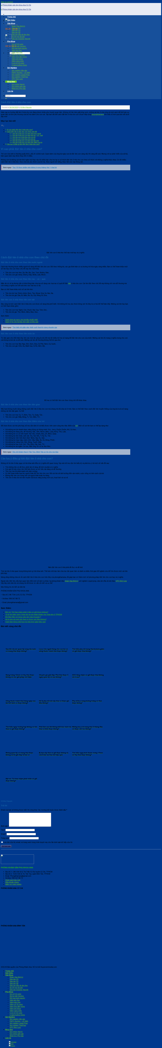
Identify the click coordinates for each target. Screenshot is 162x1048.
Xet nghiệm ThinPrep (20, 77)
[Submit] (6, 98)
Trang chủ (11, 17)
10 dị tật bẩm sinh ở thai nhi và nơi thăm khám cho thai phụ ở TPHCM (33, 615)
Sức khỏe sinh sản (19, 86)
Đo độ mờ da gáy (18, 37)
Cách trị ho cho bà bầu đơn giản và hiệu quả (21, 322)
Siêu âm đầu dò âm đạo (21, 35)
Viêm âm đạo (17, 50)
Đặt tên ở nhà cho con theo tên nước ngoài (26, 133)
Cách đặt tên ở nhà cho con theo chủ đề (22, 132)
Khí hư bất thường (19, 46)
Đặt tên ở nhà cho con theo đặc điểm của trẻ (27, 142)
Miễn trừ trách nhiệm (13, 884)
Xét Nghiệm (12, 68)
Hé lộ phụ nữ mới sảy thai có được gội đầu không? (26, 619)
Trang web (5, 838)
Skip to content (7, 2)
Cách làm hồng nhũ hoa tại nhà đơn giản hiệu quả (25, 622)
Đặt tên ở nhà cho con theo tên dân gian (25, 141)
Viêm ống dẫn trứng (19, 57)
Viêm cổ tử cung (18, 55)
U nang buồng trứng (19, 65)
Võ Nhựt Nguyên (26, 107)
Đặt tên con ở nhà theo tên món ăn (23, 139)
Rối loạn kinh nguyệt (19, 48)
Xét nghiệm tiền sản (19, 71)
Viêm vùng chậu (18, 61)
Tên (3, 830)
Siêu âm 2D (16, 28)
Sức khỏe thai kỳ (18, 84)
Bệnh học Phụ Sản (19, 89)
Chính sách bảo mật (12, 880)
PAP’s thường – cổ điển (21, 73)
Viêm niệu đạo (17, 53)
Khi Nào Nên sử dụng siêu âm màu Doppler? (23, 617)
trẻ (76, 426)
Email (3, 834)
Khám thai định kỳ (18, 26)
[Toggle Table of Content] (2, 126)
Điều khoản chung (12, 882)
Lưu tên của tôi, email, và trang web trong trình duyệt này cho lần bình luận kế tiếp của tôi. (38, 842)
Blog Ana (11, 82)
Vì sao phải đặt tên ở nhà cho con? (20, 130)
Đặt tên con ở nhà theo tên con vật (23, 137)
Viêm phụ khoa (17, 59)
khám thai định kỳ (71, 581)
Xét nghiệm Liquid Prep (21, 75)
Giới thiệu (11, 20)
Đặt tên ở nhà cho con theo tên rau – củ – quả (27, 135)
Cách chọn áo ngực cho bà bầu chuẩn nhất (21, 320)
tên (69, 283)
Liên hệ (10, 91)
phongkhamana (98, 114)
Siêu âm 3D (16, 30)
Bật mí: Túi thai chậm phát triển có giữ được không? (26, 612)
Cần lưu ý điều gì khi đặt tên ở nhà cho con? (23, 144)
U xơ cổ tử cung (18, 63)
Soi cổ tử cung (17, 44)
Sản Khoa (11, 23)
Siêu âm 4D (16, 32)
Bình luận (5, 826)
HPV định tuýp (17, 79)
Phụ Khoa (11, 41)
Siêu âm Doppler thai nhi (21, 39)
